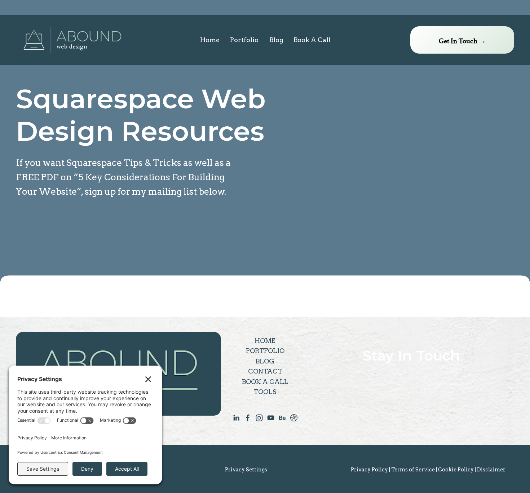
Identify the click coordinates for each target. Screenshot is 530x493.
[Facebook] (247, 417)
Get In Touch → (462, 40)
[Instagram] (259, 417)
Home (210, 40)
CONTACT (265, 371)
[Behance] (282, 417)
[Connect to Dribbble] (293, 417)
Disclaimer (491, 469)
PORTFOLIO (265, 350)
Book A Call (312, 40)
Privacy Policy (369, 469)
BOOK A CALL (265, 381)
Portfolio (244, 40)
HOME (265, 340)
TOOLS (265, 391)
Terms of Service (413, 469)
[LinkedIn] (236, 417)
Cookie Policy (456, 469)
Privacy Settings (246, 469)
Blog (276, 40)
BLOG (265, 361)
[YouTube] (270, 417)
